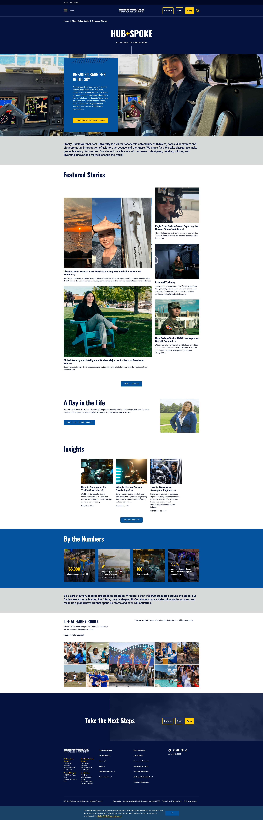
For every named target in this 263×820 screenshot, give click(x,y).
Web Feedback (177, 801)
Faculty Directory (104, 755)
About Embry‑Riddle (80, 21)
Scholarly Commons (106, 771)
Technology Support (190, 801)
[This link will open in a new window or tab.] (169, 750)
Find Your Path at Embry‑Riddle (90, 120)
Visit (179, 10)
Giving (101, 766)
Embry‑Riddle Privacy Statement (109, 816)
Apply (189, 721)
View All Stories (131, 384)
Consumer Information (141, 761)
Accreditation (138, 755)
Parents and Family (105, 750)
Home (66, 21)
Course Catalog (104, 777)
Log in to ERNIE (176, 754)
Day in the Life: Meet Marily (79, 422)
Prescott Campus (70, 773)
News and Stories (99, 21)
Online (66, 2)
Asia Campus (85, 773)
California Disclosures (141, 782)
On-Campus (74, 2)
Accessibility (117, 801)
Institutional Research (141, 771)
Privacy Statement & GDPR (151, 801)
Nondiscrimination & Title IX (132, 801)
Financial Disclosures (141, 766)
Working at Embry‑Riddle (142, 777)
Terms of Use (166, 801)
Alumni (101, 761)
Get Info (168, 10)
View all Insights (131, 520)
